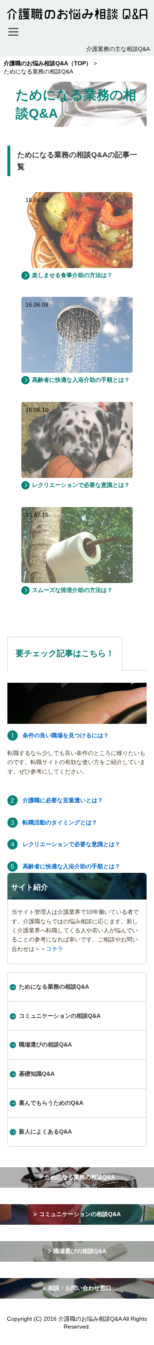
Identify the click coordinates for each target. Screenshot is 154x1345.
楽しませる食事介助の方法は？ (72, 275)
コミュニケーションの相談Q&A (60, 1015)
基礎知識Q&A (37, 1073)
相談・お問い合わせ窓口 (79, 1288)
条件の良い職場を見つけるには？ (66, 735)
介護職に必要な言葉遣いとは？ (63, 800)
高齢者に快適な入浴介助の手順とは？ (81, 379)
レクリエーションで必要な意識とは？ (81, 485)
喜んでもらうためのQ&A (51, 1102)
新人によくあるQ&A (45, 1131)
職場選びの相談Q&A (45, 1044)
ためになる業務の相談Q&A (54, 986)
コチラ (54, 949)
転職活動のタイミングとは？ (60, 822)
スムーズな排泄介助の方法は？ (72, 590)
